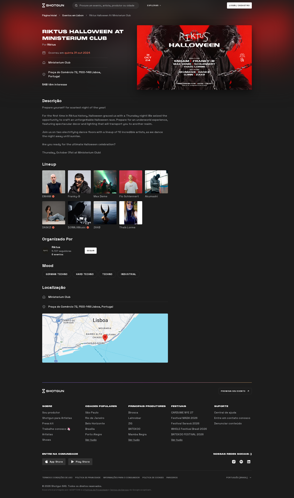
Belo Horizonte (95, 423)
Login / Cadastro (239, 5)
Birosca (133, 412)
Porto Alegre (93, 434)
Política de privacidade (88, 477)
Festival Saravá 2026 (185, 423)
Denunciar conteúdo (228, 423)
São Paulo (92, 412)
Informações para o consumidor (121, 477)
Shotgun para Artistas (57, 418)
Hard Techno (85, 274)
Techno (107, 274)
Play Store (83, 461)
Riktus (51, 44)
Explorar (153, 5)
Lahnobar (134, 418)
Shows (46, 440)
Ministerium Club (59, 297)
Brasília (90, 429)
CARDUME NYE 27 (182, 412)
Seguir (91, 250)
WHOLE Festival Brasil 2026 (189, 429)
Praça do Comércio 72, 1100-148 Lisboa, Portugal (80, 306)
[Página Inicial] (53, 5)
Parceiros (172, 477)
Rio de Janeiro (94, 418)
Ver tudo (91, 440)
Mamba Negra (137, 434)
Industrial (128, 274)
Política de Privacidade (96, 489)
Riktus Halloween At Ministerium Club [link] (110, 15)
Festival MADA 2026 (184, 418)
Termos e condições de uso (57, 477)
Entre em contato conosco (232, 418)
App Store (56, 461)
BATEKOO (134, 429)
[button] (91, 251)
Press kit (48, 423)
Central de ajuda (225, 412)
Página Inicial (49, 15)
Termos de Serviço (119, 489)
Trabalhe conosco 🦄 (56, 429)
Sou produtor (51, 412)
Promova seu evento (233, 391)
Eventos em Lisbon (73, 15)
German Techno (57, 274)
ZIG (130, 423)
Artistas (47, 434)
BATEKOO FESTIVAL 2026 (187, 434)
